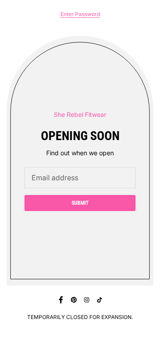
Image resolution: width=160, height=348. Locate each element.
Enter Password (80, 14)
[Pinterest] (73, 299)
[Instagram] (86, 299)
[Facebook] (61, 299)
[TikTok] (99, 299)
